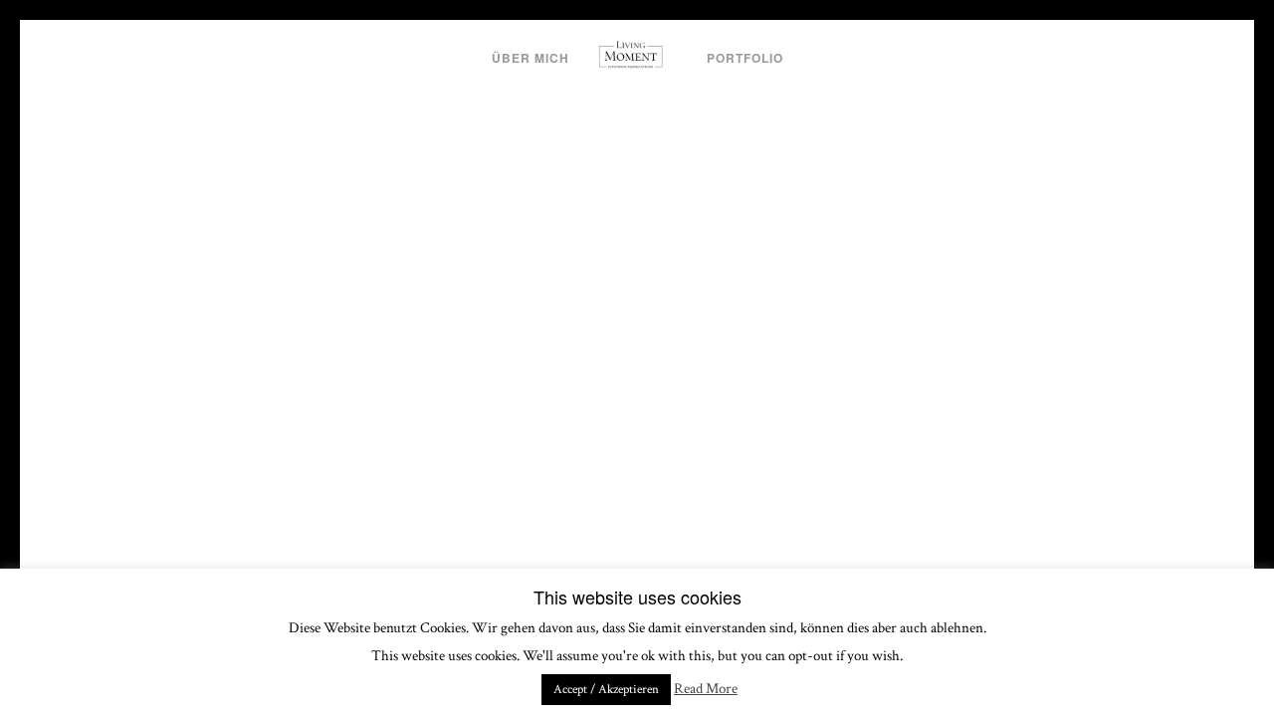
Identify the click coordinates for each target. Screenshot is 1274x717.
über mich (530, 58)
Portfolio (745, 58)
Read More (706, 688)
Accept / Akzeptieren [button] (606, 689)
